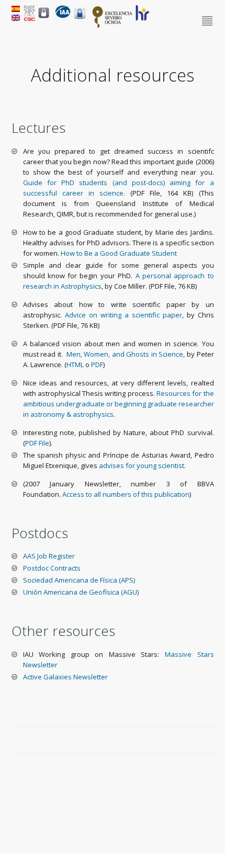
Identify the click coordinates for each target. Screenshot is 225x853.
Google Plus (197, 740)
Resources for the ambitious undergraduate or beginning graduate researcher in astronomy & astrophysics (118, 404)
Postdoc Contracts (52, 568)
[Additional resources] (16, 18)
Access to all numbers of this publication (125, 494)
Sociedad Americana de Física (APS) (79, 580)
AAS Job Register (49, 556)
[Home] (63, 15)
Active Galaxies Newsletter (65, 676)
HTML (75, 364)
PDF (97, 364)
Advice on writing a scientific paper (122, 315)
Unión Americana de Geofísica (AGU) (81, 592)
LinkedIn (209, 740)
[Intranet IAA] (80, 19)
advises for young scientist (141, 465)
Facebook (172, 740)
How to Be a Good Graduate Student (118, 253)
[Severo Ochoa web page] (112, 26)
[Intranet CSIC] (43, 17)
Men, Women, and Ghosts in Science (125, 354)
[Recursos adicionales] (16, 9)
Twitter (184, 740)
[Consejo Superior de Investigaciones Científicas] (29, 18)
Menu (208, 21)
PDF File (37, 443)
